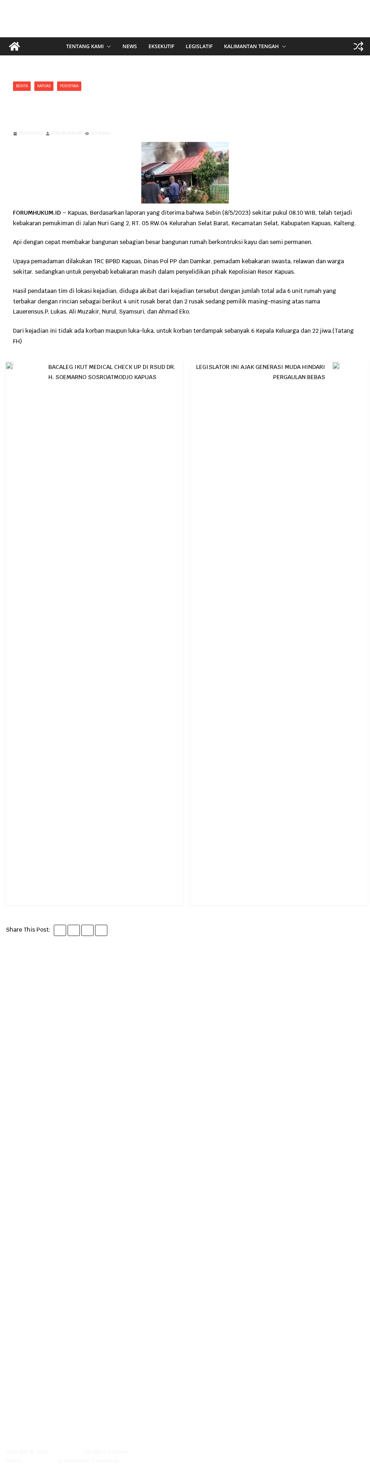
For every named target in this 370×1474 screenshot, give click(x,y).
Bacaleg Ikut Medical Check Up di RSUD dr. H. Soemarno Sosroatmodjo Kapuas (111, 372)
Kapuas (44, 86)
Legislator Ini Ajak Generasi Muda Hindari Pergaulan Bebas (260, 372)
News (129, 46)
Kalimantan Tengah (251, 46)
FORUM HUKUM (66, 133)
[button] (107, 46)
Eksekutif (161, 46)
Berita (22, 86)
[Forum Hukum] (14, 46)
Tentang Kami (85, 46)
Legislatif (199, 46)
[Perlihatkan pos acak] (358, 46)
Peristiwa (69, 86)
